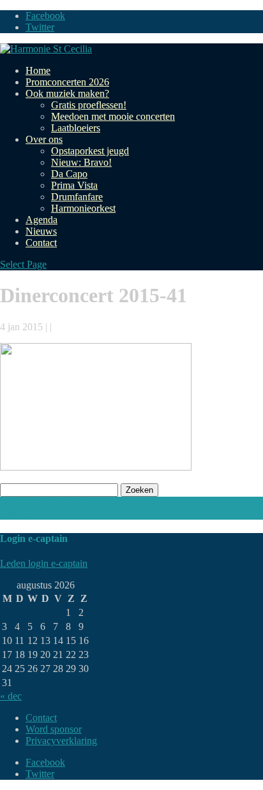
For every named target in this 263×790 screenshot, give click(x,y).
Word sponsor (54, 729)
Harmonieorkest (83, 208)
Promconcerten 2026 (67, 82)
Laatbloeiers (75, 127)
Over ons (44, 139)
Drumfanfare (77, 196)
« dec (11, 696)
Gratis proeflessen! (88, 104)
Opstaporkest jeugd (90, 150)
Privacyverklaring (61, 740)
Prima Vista (74, 185)
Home (38, 70)
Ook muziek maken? (67, 93)
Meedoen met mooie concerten (113, 116)
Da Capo (69, 173)
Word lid (17, 513)
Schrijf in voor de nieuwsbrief (60, 502)
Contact (41, 242)
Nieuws (41, 231)
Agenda (41, 219)
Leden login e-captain (43, 563)
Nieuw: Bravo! (81, 162)
